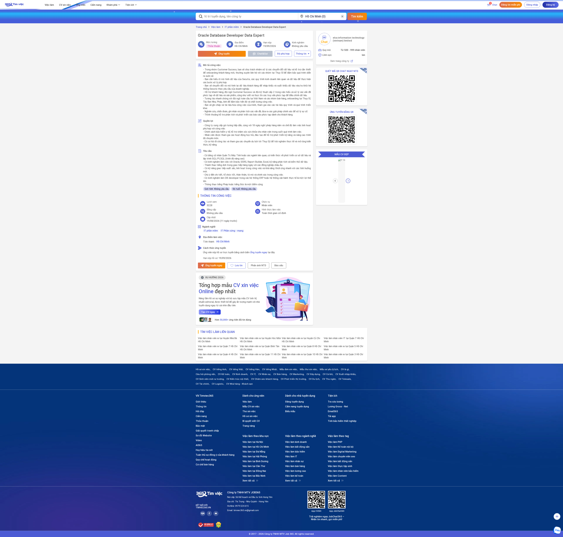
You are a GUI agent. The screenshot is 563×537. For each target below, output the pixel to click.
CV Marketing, (297, 374)
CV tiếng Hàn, (253, 369)
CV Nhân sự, (264, 374)
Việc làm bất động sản (297, 446)
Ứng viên (80, 4)
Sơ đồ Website (204, 435)
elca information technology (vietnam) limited (348, 39)
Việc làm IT (291, 456)
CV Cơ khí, (328, 374)
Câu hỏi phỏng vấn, (206, 374)
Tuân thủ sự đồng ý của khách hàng (215, 454)
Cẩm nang (95, 4)
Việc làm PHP (335, 442)
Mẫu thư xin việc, (309, 369)
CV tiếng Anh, (220, 369)
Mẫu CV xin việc (251, 406)
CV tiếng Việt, (236, 369)
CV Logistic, (218, 384)
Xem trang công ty (339, 61)
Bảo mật (200, 425)
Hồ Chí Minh (222, 241)
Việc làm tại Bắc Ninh (254, 475)
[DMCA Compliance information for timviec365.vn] (218, 525)
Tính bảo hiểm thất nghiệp (342, 421)
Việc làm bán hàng (295, 466)
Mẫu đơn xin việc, (289, 369)
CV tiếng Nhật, (269, 369)
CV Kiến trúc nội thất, (238, 379)
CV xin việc (65, 4)
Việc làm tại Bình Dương (255, 461)
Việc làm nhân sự (294, 461)
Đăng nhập (532, 4)
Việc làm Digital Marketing (342, 451)
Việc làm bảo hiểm (295, 451)
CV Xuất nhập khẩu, (345, 374)
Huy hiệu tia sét (204, 450)
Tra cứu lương (335, 401)
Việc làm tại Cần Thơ (254, 466)
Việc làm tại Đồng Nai (254, 471)
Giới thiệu (201, 401)
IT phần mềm (211, 230)
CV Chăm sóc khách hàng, (265, 379)
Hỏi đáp (200, 411)
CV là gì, (345, 369)
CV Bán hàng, (280, 374)
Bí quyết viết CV (251, 421)
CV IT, (253, 374)
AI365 (199, 445)
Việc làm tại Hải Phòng (255, 456)
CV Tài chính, (203, 384)
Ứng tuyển (224, 53)
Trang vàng (249, 425)
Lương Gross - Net (338, 406)
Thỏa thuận (202, 421)
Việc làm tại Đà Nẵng (254, 451)
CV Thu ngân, (329, 379)
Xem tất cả (249, 480)
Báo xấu (278, 265)
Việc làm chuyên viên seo (341, 456)
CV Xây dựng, (313, 374)
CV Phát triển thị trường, (294, 379)
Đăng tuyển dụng (294, 401)
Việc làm (49, 4)
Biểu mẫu (290, 411)
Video (199, 440)
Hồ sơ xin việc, (203, 369)
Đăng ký (550, 4)
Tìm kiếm (357, 16)
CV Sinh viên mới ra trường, (210, 379)
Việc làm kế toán (294, 475)
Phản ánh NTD (258, 265)
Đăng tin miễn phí (510, 4)
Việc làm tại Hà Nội (253, 442)
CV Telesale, (345, 379)
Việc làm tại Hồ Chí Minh (256, 446)
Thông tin (301, 53)
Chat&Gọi (262, 53)
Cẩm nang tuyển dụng (297, 406)
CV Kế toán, (224, 374)
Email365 (333, 411)
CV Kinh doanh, (240, 374)
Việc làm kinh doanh (296, 442)
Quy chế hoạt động (206, 459)
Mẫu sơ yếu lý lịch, (329, 369)
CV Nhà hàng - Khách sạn (239, 384)
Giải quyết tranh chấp (207, 430)
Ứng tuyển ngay (258, 252)
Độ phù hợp (283, 53)
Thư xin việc (249, 411)
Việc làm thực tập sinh (340, 466)
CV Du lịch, (314, 379)
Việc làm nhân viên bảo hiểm (343, 471)
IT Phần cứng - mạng (232, 230)
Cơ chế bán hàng (205, 464)
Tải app (332, 416)
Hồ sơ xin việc (250, 416)
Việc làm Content (337, 475)
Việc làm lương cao (295, 471)
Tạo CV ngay (208, 311)
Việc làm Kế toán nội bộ (340, 446)
